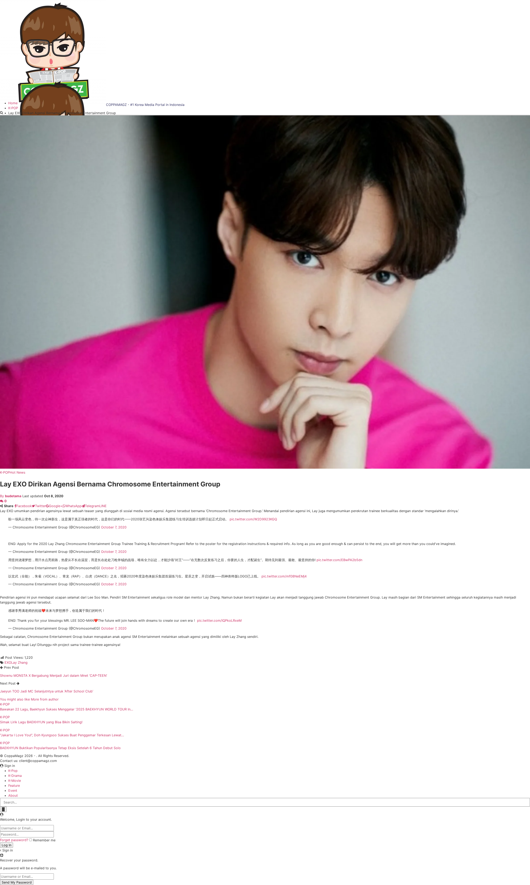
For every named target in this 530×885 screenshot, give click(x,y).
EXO (8, 662)
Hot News (17, 472)
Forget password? (14, 840)
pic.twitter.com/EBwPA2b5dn (339, 560)
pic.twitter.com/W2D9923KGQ (253, 519)
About (13, 795)
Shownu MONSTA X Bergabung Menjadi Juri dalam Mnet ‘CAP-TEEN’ (53, 675)
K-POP (5, 472)
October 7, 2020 (113, 527)
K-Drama (15, 776)
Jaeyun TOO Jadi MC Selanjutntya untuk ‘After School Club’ (46, 691)
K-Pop (13, 771)
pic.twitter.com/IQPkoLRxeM (219, 620)
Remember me (44, 840)
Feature (14, 785)
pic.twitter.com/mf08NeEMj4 (284, 576)
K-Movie (14, 780)
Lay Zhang (19, 662)
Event (12, 790)
